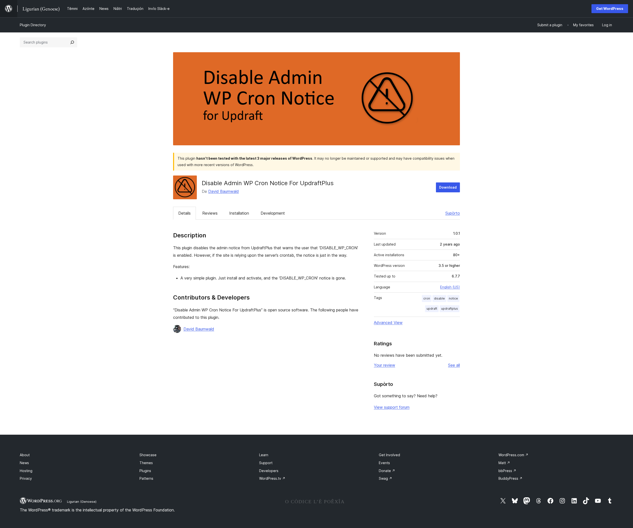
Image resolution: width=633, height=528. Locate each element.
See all (454, 365)
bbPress (507, 471)
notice (453, 298)
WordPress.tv (272, 478)
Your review (384, 365)
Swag (385, 478)
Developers (268, 471)
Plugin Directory (33, 25)
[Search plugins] (72, 42)
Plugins (145, 471)
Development (273, 213)
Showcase (148, 455)
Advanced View (388, 322)
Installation (239, 213)
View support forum (391, 407)
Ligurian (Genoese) (81, 501)
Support (265, 463)
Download (448, 187)
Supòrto (452, 213)
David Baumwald (223, 191)
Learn (263, 455)
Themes (146, 463)
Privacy (26, 478)
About (25, 455)
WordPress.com (513, 455)
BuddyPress (510, 478)
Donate (387, 471)
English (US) (450, 287)
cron (426, 298)
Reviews (210, 213)
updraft (432, 308)
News (24, 463)
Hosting (26, 471)
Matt (504, 463)
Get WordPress (609, 8)
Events (384, 463)
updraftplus (449, 308)
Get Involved (389, 455)
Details (184, 213)
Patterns (146, 478)
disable (439, 298)
